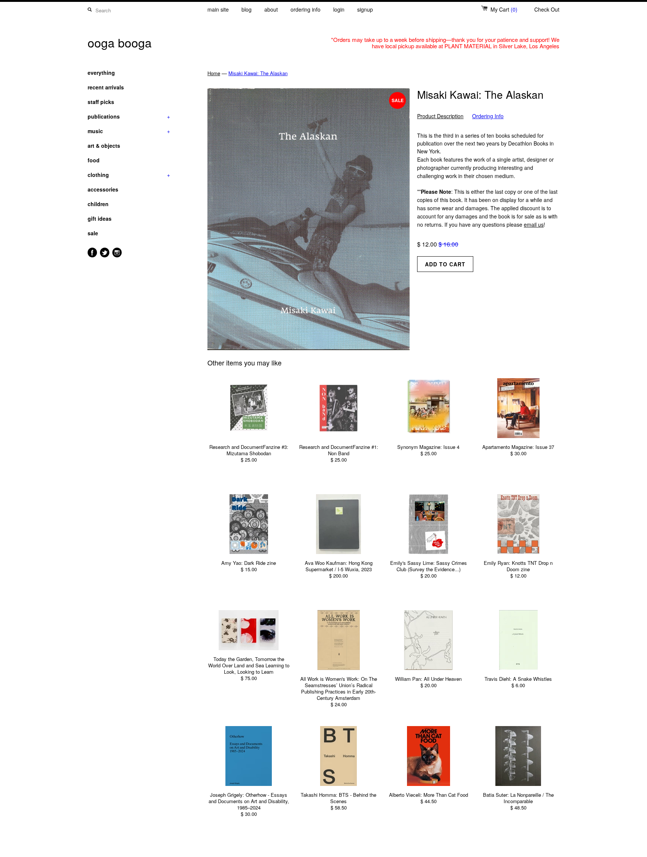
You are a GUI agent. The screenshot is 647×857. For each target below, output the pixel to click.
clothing (129, 174)
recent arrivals (106, 87)
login (338, 9)
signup (365, 9)
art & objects (104, 145)
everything (101, 72)
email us (534, 224)
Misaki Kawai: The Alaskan (258, 73)
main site (218, 9)
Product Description (440, 116)
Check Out (546, 9)
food (94, 160)
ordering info (306, 9)
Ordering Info (488, 116)
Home (213, 73)
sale (93, 233)
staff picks (101, 101)
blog (247, 9)
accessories (103, 189)
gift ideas (100, 218)
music (129, 131)
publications (129, 116)
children (98, 204)
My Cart (503, 9)
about (271, 9)
